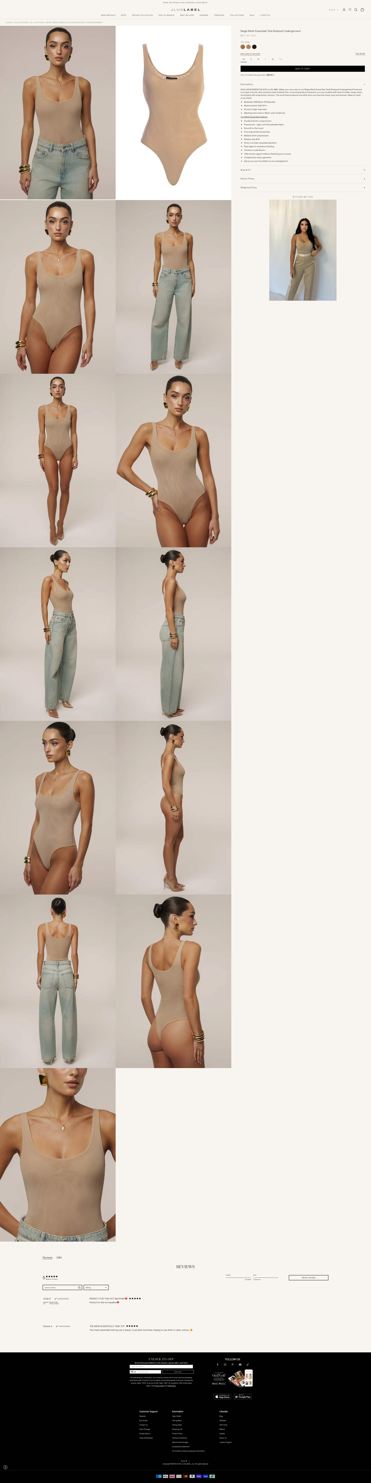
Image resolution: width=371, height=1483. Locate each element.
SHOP (123, 15)
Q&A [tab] (59, 1257)
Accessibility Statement (181, 1446)
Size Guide (360, 53)
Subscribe (178, 1372)
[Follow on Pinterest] (232, 1364)
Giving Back (177, 1420)
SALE (252, 15)
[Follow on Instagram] (225, 1364)
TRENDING (219, 15)
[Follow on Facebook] (217, 1364)
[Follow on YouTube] (240, 1364)
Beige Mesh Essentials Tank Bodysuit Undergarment (74, 22)
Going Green (177, 1425)
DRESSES (204, 15)
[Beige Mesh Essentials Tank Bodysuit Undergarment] (243, 47)
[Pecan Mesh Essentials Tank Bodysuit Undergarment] (248, 47)
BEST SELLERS (187, 15)
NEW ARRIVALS (108, 15)
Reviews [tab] (47, 1257)
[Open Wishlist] (350, 9)
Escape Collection (142, 15)
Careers (222, 1433)
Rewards (142, 1416)
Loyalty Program (225, 1442)
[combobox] (96, 1287)
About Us (222, 1438)
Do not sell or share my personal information (188, 1451)
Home (9, 22)
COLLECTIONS (237, 15)
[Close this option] (5, 1467)
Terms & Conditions (179, 1438)
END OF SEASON (166, 15)
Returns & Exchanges (180, 1442)
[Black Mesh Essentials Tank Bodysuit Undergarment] (254, 47)
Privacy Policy (160, 1386)
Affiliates (222, 1420)
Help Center (176, 1416)
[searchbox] (60, 1287)
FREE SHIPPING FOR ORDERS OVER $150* (185, 2)
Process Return (144, 1433)
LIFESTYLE (265, 15)
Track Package (144, 1429)
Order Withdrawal (146, 1438)
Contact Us (143, 1425)
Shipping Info (177, 1429)
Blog (221, 1416)
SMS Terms (172, 1386)
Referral (222, 1429)
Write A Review (308, 1278)
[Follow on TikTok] (247, 1364)
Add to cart (302, 68)
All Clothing (37, 22)
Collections (21, 22)
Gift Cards (223, 1425)
